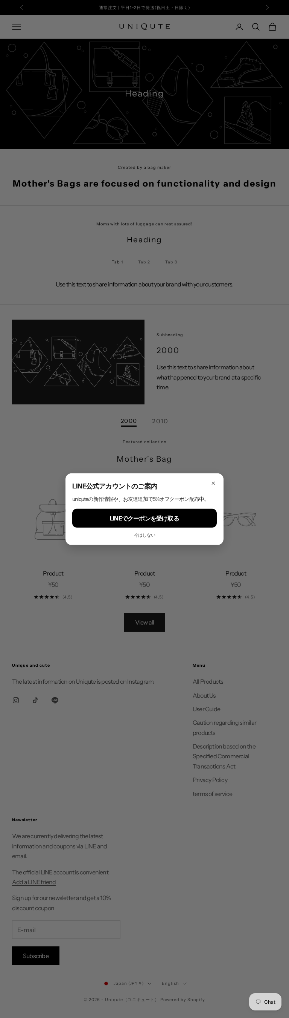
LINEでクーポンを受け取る (144, 518)
